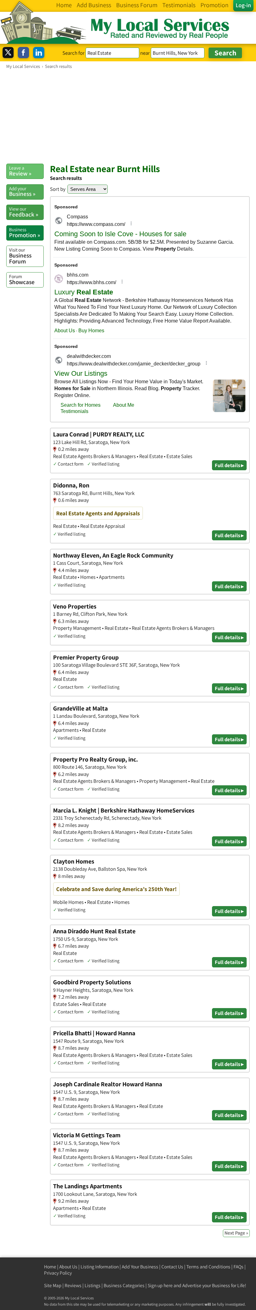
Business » (22, 191)
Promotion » (24, 232)
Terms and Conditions (208, 1267)
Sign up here (160, 1285)
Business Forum (20, 256)
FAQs (239, 1267)
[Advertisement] (128, 116)
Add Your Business (140, 1267)
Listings (93, 1285)
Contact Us (172, 1267)
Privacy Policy (58, 1273)
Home (50, 1267)
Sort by (58, 189)
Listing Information (100, 1267)
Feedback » (23, 212)
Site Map (53, 1285)
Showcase (22, 279)
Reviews (73, 1285)
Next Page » (236, 1233)
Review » (20, 171)
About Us (68, 1267)
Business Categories (124, 1285)
